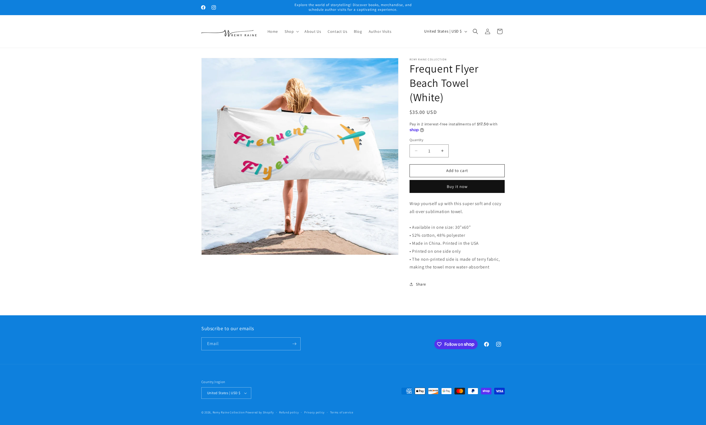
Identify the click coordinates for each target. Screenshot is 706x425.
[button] (291, 31)
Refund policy (289, 412)
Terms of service (341, 412)
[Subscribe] (294, 343)
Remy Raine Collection (229, 412)
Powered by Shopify (259, 412)
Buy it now (457, 186)
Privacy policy (314, 412)
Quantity (416, 140)
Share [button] (421, 284)
